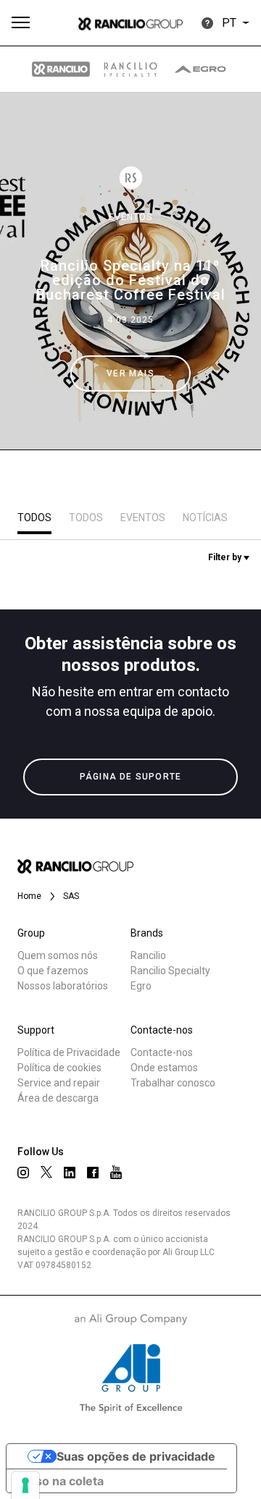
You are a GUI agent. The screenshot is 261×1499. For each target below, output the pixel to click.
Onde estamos (164, 1067)
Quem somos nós (57, 955)
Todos (34, 517)
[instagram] (23, 1172)
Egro (141, 986)
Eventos (130, 217)
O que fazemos (52, 970)
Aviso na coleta (61, 1481)
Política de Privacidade (68, 1052)
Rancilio (148, 955)
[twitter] (46, 1172)
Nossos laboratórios (62, 986)
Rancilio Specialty (170, 970)
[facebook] (93, 1172)
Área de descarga (58, 1098)
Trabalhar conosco (172, 1083)
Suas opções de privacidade (136, 1456)
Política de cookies (59, 1067)
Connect (55, 546)
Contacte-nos (161, 1052)
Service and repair (58, 1083)
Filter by (226, 557)
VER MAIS (130, 373)
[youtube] (116, 1172)
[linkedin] (69, 1172)
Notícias (205, 517)
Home (29, 896)
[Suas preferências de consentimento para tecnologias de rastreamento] (25, 1485)
